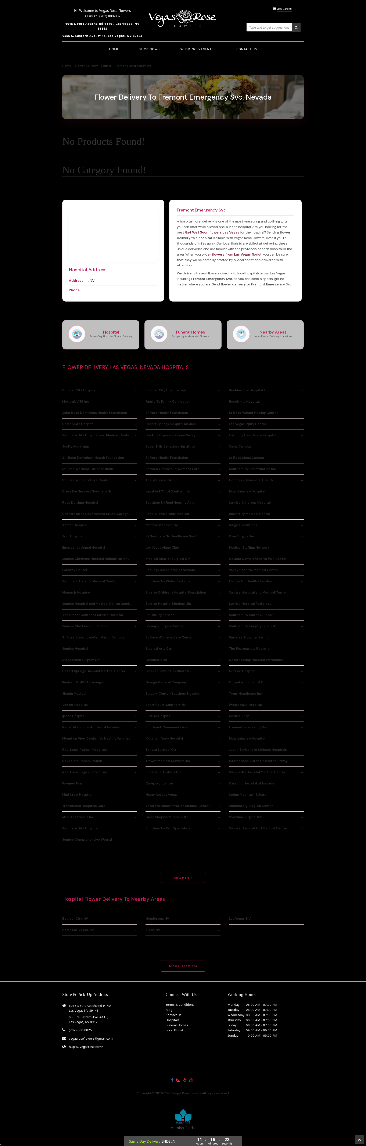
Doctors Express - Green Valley (170, 435)
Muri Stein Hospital (77, 795)
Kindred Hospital (242, 671)
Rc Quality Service (160, 615)
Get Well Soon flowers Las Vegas (212, 232)
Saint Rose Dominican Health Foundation (94, 413)
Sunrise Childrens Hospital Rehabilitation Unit (98, 559)
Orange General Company (166, 682)
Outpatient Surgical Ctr (247, 682)
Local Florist (174, 1030)
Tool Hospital (72, 536)
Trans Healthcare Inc (245, 693)
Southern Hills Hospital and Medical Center (96, 435)
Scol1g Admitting (75, 446)
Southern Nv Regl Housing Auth (170, 503)
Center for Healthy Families (251, 581)
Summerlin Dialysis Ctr (163, 772)
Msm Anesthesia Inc (78, 817)
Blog (169, 1009)
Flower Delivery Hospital (93, 66)
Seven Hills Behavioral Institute (170, 446)
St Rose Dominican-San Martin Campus (93, 637)
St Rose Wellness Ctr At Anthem (87, 469)
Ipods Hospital (73, 716)
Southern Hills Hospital (80, 828)
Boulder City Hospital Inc (249, 390)
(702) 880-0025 (110, 16)
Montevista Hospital (162, 525)
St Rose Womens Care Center (86, 480)
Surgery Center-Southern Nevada (172, 693)
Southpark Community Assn (167, 727)
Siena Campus (240, 446)
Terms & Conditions (180, 1004)
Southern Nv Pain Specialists (168, 828)
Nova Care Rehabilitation (82, 761)
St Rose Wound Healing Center (253, 413)
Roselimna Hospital (244, 401)
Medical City (239, 716)
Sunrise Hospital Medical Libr (168, 604)
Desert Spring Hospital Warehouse (256, 660)
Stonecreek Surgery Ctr (81, 660)
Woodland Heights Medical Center (89, 581)
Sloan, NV (153, 930)
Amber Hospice (74, 525)
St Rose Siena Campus (247, 458)
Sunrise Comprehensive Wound (87, 839)
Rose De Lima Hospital (80, 503)
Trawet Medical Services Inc (168, 761)
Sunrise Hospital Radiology (250, 604)
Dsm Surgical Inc (242, 536)
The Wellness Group (161, 480)
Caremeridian (156, 660)
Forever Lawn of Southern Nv (168, 671)
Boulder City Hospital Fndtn (168, 390)
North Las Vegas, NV (78, 930)
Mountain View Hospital (164, 738)
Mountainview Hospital (247, 491)
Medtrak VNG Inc (75, 401)
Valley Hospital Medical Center (253, 570)
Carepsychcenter (159, 783)
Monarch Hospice (76, 592)
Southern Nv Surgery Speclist (252, 626)
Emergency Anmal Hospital (83, 547)
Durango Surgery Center (165, 626)
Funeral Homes (177, 1025)
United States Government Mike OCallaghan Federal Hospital (99, 514)
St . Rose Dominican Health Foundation (93, 458)
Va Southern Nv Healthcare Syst (171, 536)
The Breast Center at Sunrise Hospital (92, 615)
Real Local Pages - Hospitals (84, 750)
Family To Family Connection (168, 401)
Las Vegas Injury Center (247, 424)
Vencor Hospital (75, 705)
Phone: (74, 290)
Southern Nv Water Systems (168, 581)
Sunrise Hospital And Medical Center (258, 828)
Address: (76, 280)
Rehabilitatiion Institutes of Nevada (90, 727)
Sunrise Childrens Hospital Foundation (176, 592)
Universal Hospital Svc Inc (249, 637)
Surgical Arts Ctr (158, 649)
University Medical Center (249, 514)
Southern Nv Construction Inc (252, 469)
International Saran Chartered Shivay (258, 761)
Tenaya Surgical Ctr (161, 750)
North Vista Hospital (78, 424)
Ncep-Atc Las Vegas (161, 795)
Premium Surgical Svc (246, 817)
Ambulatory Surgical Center (251, 806)
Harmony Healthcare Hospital (252, 435)
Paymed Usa (72, 783)
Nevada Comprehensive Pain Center (258, 559)
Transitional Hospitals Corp (83, 806)
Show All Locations (183, 966)
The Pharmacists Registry (249, 649)
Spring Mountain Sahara (247, 795)
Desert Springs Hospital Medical (171, 424)
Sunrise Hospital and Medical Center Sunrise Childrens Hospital (99, 604)
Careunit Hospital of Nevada (251, 783)
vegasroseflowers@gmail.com (91, 1038)
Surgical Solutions (243, 525)
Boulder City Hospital (79, 390)
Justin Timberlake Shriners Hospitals (258, 750)
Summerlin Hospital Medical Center (257, 772)
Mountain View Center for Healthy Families (96, 738)
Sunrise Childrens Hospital (250, 503)
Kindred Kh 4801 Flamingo (82, 682)
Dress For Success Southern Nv (87, 491)
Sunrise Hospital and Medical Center (258, 592)
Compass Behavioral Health (251, 480)
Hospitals (172, 1020)
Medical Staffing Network (249, 547)
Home (114, 49)
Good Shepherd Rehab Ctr (167, 817)
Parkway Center (74, 570)
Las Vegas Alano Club (162, 547)
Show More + (182, 877)
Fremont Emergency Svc (248, 727)
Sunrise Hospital (75, 649)
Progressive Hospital (245, 705)
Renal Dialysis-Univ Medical (167, 514)
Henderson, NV (157, 919)
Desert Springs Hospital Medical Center (93, 671)
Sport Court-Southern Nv (166, 705)
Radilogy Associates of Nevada (170, 570)
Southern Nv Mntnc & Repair (251, 615)
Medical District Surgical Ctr (168, 559)
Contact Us (246, 49)
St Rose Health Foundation (167, 413)
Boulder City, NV (75, 919)
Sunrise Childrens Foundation (85, 626)
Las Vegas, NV (240, 919)
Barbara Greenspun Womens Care (173, 469)
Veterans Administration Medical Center (178, 806)
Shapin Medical (74, 693)
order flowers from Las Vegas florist (232, 254)
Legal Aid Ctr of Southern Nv (168, 491)
